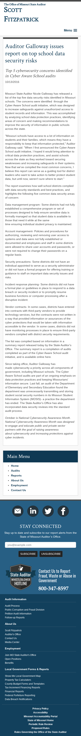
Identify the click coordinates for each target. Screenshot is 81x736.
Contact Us (18, 490)
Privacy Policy (40, 708)
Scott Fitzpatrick (13, 630)
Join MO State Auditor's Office (20, 655)
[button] (70, 30)
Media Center (12, 642)
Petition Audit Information (18, 613)
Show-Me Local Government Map (23, 676)
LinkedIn (33, 511)
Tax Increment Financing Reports (22, 687)
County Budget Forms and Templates (24, 683)
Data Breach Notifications (18, 699)
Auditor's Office (13, 634)
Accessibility (40, 712)
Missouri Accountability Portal (40, 716)
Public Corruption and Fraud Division (24, 609)
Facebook (63, 511)
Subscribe (28, 553)
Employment (19, 485)
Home (15, 465)
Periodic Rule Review (40, 724)
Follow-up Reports (15, 617)
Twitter (48, 511)
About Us (17, 480)
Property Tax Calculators (18, 680)
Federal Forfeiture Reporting (20, 695)
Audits (15, 470)
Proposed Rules (41, 728)
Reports (16, 475)
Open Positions (13, 659)
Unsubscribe (51, 553)
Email (17, 511)
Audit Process (12, 605)
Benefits (9, 663)
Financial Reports (14, 691)
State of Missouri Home (41, 720)
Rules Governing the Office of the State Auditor (40, 732)
